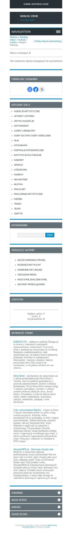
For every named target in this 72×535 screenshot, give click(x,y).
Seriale (18, 165)
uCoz (47, 527)
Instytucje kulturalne (27, 155)
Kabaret (19, 160)
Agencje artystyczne (27, 111)
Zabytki (18, 213)
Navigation (21, 31)
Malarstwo (20, 179)
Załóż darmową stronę (31, 260)
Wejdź (45, 4)
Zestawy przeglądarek (31, 284)
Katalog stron (29, 16)
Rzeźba (18, 199)
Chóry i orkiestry (24, 131)
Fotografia (20, 145)
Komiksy (18, 174)
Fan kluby (20, 189)
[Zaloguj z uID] (30, 89)
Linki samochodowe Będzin (27, 410)
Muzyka (18, 184)
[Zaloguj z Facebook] (35, 89)
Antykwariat (21, 126)
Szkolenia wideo (27, 275)
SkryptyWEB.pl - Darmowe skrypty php (33, 449)
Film (16, 140)
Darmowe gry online (29, 270)
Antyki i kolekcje (24, 121)
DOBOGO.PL (20, 341)
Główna (27, 4)
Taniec (17, 204)
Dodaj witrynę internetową (48, 41)
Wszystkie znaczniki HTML (32, 279)
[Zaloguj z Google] (42, 89)
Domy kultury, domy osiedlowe (32, 135)
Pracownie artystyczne (28, 194)
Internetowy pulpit (29, 265)
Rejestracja (37, 4)
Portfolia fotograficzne (29, 150)
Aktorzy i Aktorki (24, 116)
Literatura (20, 170)
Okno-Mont (19, 376)
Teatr (17, 209)
